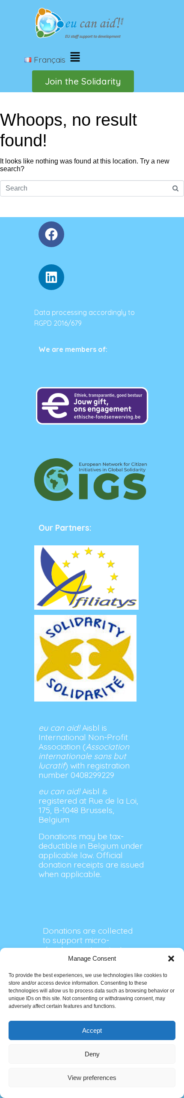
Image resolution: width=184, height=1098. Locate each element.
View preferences (92, 1077)
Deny (92, 1054)
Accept (92, 1030)
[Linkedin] (51, 277)
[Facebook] (51, 234)
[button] (171, 958)
